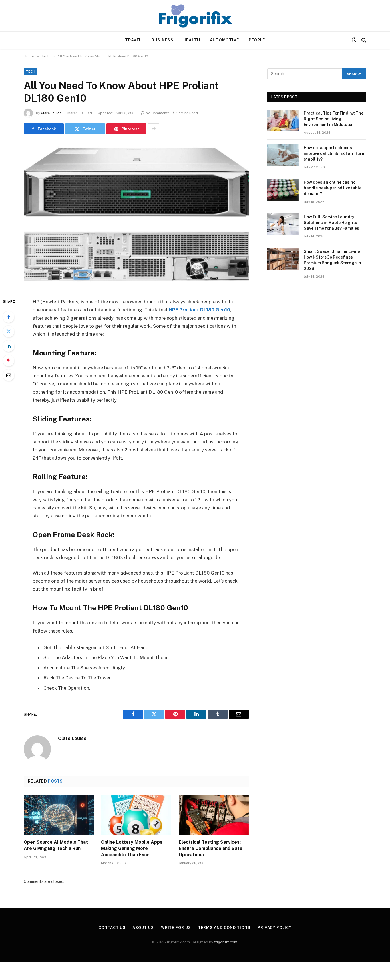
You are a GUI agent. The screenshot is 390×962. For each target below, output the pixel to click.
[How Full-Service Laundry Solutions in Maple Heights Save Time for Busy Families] (283, 224)
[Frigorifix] (195, 15)
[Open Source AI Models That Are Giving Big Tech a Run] (59, 815)
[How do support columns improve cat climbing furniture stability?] (283, 155)
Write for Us (176, 927)
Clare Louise (51, 113)
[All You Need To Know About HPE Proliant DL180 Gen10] (136, 215)
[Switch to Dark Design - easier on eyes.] (354, 40)
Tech (30, 71)
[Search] (363, 40)
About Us (143, 927)
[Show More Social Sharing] (153, 128)
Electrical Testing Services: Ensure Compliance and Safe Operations (210, 848)
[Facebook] (8, 317)
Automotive (224, 40)
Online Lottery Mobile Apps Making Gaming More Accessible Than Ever (131, 848)
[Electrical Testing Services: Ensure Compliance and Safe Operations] (214, 815)
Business (162, 40)
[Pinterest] (8, 360)
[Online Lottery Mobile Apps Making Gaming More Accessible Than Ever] (136, 815)
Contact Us (111, 927)
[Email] (8, 375)
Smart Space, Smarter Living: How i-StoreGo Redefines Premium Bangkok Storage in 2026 (333, 260)
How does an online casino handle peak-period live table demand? (332, 188)
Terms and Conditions (224, 927)
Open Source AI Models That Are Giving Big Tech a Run (56, 845)
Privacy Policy (275, 927)
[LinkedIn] (8, 346)
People (257, 40)
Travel (133, 40)
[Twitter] (8, 331)
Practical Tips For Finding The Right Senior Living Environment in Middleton (333, 119)
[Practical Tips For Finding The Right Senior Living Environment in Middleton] (283, 120)
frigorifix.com (225, 942)
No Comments (158, 113)
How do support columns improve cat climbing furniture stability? (334, 153)
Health (191, 40)
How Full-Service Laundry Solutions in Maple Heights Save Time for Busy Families (331, 223)
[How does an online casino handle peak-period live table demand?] (283, 190)
